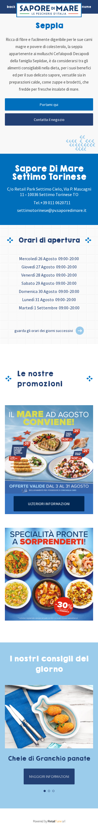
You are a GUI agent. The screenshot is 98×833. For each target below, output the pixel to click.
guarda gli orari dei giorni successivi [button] (43, 330)
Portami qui (49, 104)
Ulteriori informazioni (49, 503)
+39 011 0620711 (55, 202)
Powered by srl (49, 821)
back (11, 7)
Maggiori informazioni (49, 776)
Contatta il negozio (49, 119)
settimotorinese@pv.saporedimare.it (52, 210)
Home (86, 7)
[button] (80, 331)
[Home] (49, 11)
